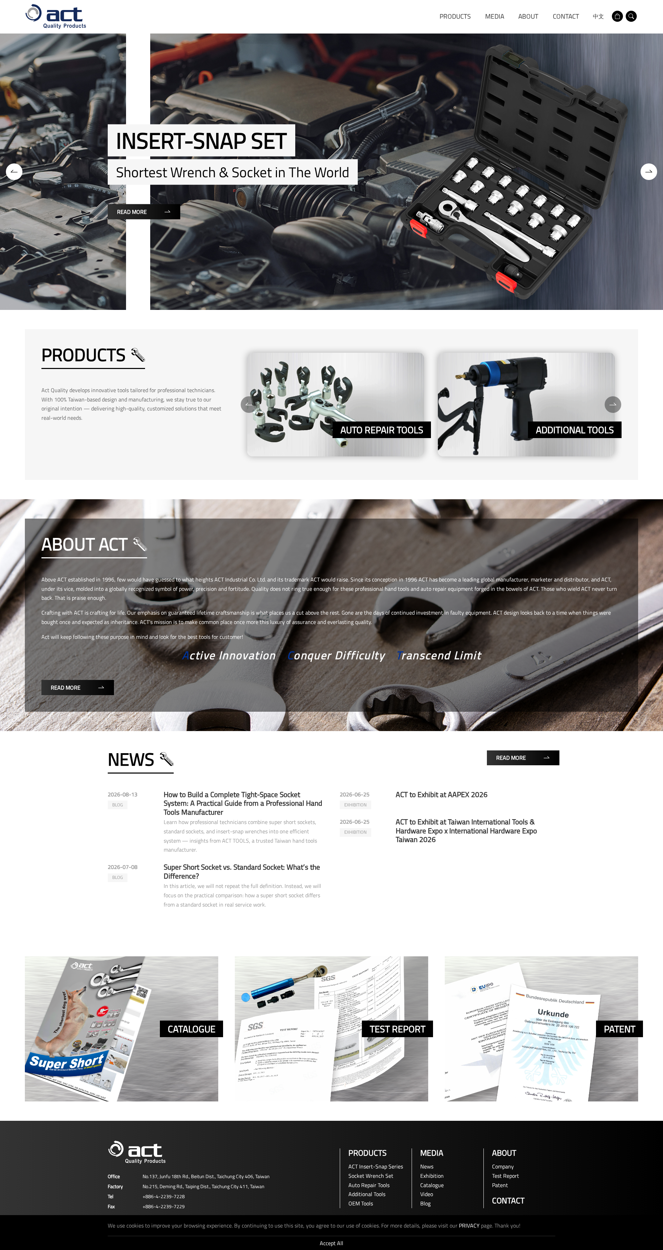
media (494, 16)
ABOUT (528, 16)
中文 (598, 16)
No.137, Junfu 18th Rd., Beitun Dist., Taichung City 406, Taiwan (206, 1176)
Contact (566, 16)
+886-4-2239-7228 (164, 1196)
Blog (425, 1203)
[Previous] (14, 171)
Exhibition (432, 1176)
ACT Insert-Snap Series (375, 1166)
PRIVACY (469, 1225)
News (426, 1166)
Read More (574, 220)
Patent (500, 1185)
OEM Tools (360, 1203)
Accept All (331, 1243)
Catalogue (432, 1185)
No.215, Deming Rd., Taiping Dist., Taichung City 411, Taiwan (204, 1186)
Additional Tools (366, 1194)
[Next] (648, 171)
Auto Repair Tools (369, 1185)
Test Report (505, 1176)
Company (503, 1166)
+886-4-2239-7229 (164, 1206)
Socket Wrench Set (370, 1176)
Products (455, 16)
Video (426, 1194)
